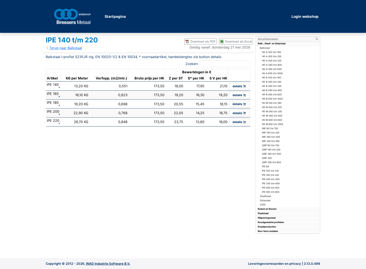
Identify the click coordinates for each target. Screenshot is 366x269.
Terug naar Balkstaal (65, 48)
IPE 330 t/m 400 (271, 183)
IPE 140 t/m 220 (270, 175)
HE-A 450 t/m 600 (272, 69)
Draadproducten (267, 226)
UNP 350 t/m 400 (271, 162)
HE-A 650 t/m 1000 (272, 73)
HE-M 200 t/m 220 (272, 107)
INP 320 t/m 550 (271, 141)
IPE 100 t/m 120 (270, 170)
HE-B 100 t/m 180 (271, 77)
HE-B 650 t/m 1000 (272, 98)
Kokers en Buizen (267, 209)
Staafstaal (265, 196)
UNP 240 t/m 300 (271, 154)
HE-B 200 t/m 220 (271, 81)
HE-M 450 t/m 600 (272, 120)
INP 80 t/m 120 (270, 128)
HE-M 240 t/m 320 (272, 111)
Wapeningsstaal (267, 217)
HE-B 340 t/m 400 (272, 90)
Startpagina (115, 16)
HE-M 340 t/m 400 (272, 115)
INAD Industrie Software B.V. (108, 264)
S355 (262, 204)
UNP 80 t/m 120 (270, 145)
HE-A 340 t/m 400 (272, 65)
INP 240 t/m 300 (271, 137)
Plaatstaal (263, 213)
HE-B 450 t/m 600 (272, 94)
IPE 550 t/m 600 (270, 192)
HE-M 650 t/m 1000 (272, 124)
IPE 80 (265, 166)
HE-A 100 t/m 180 (271, 52)
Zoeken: (192, 64)
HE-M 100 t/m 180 (271, 103)
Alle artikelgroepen (268, 38)
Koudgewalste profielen (271, 222)
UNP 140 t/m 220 (271, 149)
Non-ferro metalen (268, 231)
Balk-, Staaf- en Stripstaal (272, 43)
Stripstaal (265, 200)
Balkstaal (265, 48)
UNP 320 (267, 158)
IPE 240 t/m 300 (271, 179)
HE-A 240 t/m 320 (271, 60)
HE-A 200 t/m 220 (271, 56)
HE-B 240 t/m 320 (271, 86)
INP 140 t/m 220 (270, 132)
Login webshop (305, 16)
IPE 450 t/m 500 (270, 187)
